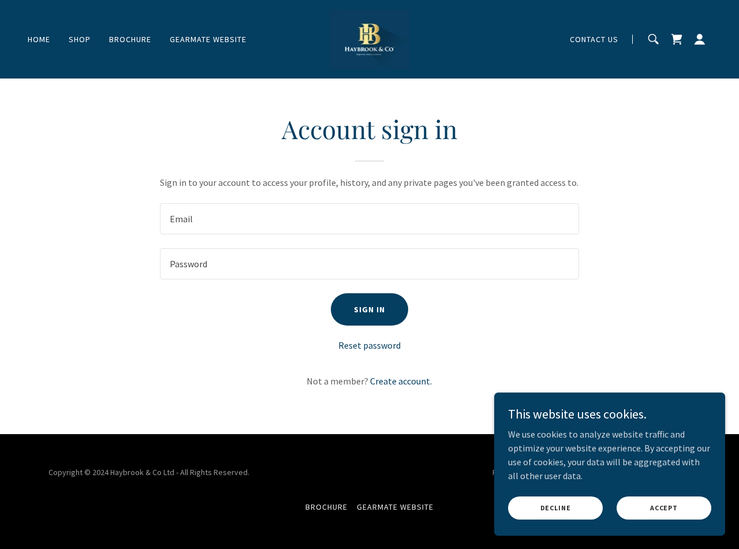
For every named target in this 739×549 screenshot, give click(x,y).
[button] (699, 39)
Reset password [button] (369, 345)
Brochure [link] (130, 39)
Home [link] (39, 39)
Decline (555, 507)
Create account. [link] (401, 381)
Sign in (369, 309)
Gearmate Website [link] (208, 39)
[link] (370, 38)
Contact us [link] (594, 39)
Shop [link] (80, 39)
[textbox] (369, 218)
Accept (664, 507)
